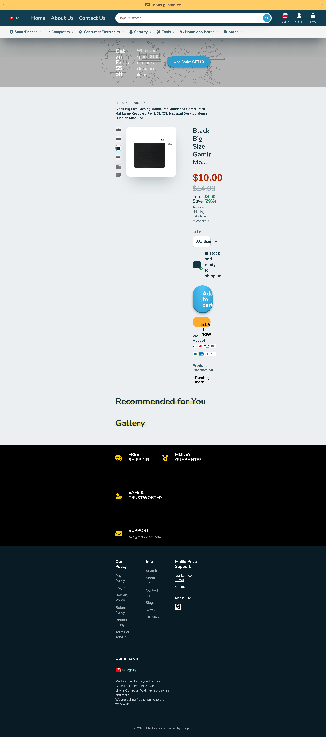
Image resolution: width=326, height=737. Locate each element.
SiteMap (152, 617)
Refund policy (121, 622)
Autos (233, 31)
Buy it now (206, 324)
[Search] (267, 18)
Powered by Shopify (178, 728)
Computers (60, 31)
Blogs (150, 603)
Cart (313, 18)
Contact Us (92, 18)
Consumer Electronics (102, 31)
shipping (199, 212)
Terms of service (122, 634)
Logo (17, 18)
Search (151, 571)
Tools (166, 31)
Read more (199, 380)
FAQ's (120, 588)
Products (135, 102)
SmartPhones (26, 31)
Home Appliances (199, 31)
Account (299, 18)
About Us (62, 18)
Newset (152, 610)
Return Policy (120, 610)
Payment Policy (122, 578)
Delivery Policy (121, 597)
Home (38, 18)
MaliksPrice (154, 728)
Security (141, 31)
